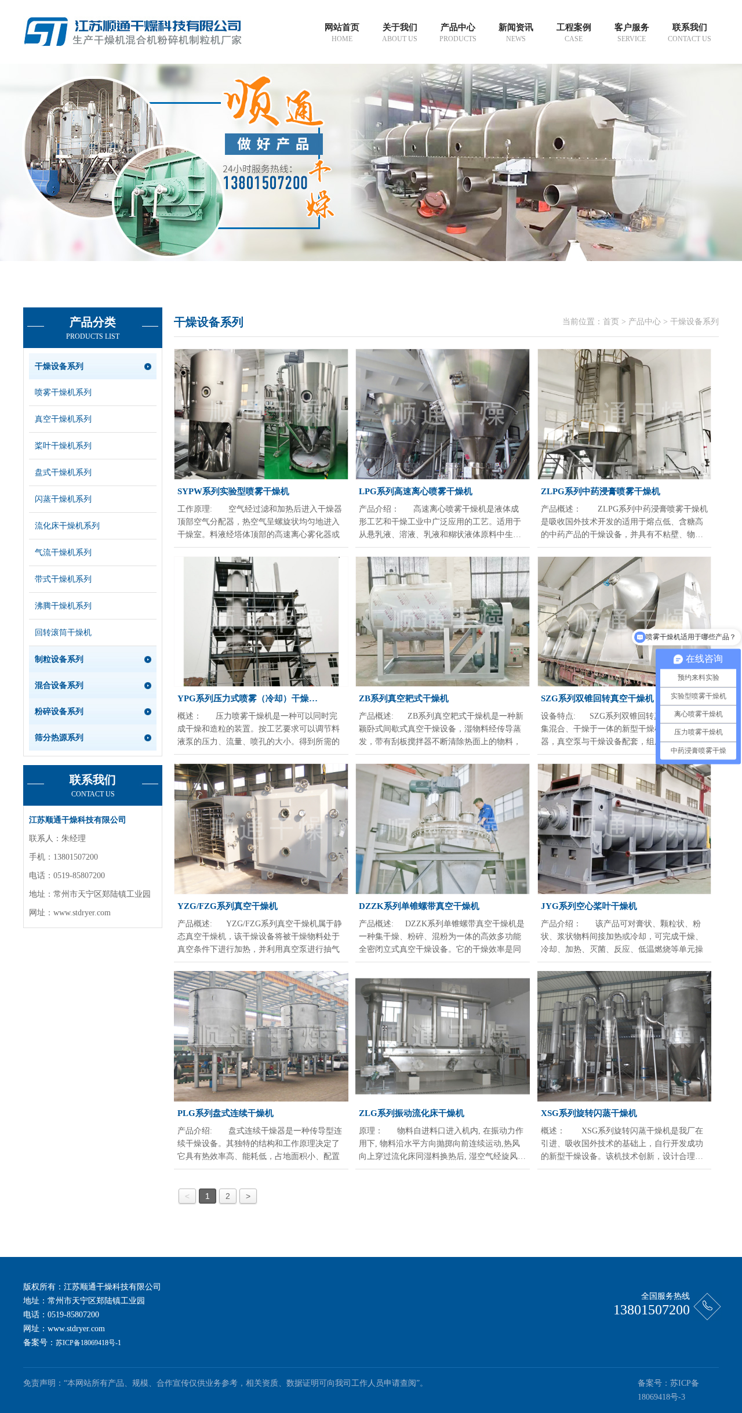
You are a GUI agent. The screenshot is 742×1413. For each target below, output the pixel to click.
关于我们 (399, 33)
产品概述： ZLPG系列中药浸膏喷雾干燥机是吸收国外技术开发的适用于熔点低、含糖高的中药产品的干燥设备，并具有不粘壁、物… (624, 522)
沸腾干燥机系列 (63, 606)
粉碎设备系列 (59, 711)
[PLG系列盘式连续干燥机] (261, 1036)
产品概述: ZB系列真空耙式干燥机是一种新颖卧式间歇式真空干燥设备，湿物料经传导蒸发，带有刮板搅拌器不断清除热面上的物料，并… (441, 730)
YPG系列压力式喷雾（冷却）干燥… (247, 698)
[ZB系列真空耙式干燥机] (442, 621)
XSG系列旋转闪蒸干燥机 (589, 1113)
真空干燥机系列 (63, 419)
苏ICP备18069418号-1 (88, 1343)
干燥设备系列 (59, 366)
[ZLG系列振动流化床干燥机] (442, 1036)
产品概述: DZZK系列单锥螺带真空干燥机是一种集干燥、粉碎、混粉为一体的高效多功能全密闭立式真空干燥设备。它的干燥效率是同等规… (442, 937)
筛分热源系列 (59, 737)
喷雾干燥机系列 (63, 392)
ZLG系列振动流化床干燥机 (411, 1113)
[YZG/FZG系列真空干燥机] (261, 828)
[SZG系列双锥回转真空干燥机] (624, 621)
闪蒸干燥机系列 (63, 499)
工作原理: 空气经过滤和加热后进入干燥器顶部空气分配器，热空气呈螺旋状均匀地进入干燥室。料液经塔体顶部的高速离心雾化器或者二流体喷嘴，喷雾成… (259, 523)
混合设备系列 (59, 685)
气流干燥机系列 (63, 552)
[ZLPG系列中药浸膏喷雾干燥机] (624, 414)
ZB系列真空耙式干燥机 (404, 698)
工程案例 (573, 33)
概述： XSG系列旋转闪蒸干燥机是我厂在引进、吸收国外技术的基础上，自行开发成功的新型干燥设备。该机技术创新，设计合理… (622, 1143)
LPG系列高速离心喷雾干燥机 (415, 491)
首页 (611, 321)
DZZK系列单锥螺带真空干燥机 (419, 906)
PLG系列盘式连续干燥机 (225, 1113)
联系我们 (689, 33)
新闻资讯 (516, 33)
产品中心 (458, 33)
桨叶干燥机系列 (63, 445)
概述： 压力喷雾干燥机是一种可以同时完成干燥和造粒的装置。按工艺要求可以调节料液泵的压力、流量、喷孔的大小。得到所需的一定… (258, 730)
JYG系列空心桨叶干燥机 (589, 906)
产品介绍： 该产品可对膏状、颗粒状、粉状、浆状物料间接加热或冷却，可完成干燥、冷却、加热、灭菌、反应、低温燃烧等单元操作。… (622, 937)
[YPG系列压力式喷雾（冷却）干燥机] (261, 621)
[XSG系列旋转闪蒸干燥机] (624, 1036)
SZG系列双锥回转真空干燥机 (597, 698)
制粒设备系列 (59, 659)
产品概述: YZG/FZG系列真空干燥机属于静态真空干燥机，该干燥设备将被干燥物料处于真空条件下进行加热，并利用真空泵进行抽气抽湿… (259, 937)
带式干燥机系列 (63, 579)
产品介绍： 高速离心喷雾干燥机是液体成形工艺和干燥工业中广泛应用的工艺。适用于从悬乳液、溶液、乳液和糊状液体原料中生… (440, 522)
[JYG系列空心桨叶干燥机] (624, 828)
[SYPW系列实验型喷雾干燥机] (261, 414)
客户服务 (631, 33)
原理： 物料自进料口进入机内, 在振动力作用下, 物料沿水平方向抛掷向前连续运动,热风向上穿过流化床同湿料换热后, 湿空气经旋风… (442, 1143)
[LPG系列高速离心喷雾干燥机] (442, 414)
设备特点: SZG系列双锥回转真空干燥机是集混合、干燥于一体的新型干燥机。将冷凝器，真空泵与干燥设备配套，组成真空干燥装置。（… (622, 730)
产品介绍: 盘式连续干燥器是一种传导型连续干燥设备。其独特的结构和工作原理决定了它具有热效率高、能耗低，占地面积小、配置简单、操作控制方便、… (259, 1144)
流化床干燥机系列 (67, 525)
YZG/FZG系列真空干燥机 (227, 906)
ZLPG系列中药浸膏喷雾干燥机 (600, 491)
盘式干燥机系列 (63, 472)
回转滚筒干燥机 (63, 632)
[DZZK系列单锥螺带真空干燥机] (442, 828)
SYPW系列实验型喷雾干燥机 (233, 491)
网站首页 (342, 33)
